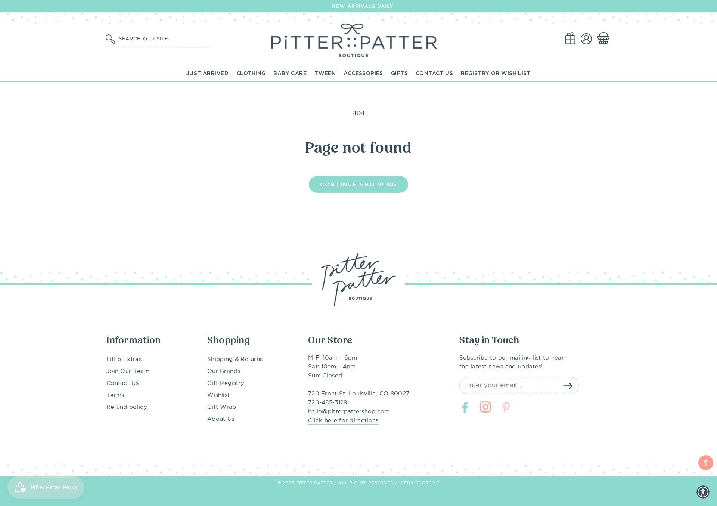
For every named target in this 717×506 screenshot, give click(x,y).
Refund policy (126, 407)
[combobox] (162, 38)
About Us (220, 419)
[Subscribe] (567, 385)
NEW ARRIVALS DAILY (362, 6)
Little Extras (124, 359)
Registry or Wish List (496, 73)
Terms (115, 395)
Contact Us (434, 73)
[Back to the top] (705, 462)
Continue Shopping (358, 184)
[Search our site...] (110, 39)
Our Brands (223, 371)
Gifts (399, 73)
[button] (605, 38)
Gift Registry (225, 383)
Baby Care (290, 73)
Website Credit (419, 483)
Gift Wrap (221, 407)
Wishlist (218, 395)
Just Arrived (207, 73)
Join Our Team (127, 371)
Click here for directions (343, 420)
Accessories (363, 73)
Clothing (251, 73)
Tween (325, 73)
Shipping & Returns (235, 359)
